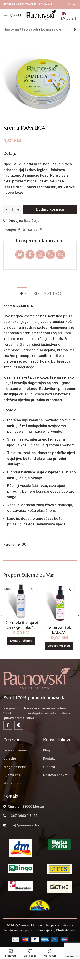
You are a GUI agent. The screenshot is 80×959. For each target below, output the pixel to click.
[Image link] (36, 678)
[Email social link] (30, 230)
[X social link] (24, 230)
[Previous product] (70, 29)
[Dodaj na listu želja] (33, 589)
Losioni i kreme (54, 29)
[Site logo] (40, 15)
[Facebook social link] (69, 5)
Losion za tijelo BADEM (59, 630)
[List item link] (19, 750)
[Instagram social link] (74, 5)
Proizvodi (30, 29)
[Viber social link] (41, 230)
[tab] (22, 293)
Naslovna (11, 29)
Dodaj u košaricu (50, 209)
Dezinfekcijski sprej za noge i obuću (21, 625)
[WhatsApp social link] (35, 230)
